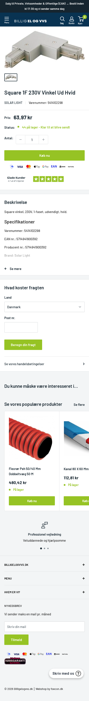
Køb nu (44, 155)
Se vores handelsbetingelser (24, 364)
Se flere (79, 404)
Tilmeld (16, 640)
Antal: (8, 138)
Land (7, 297)
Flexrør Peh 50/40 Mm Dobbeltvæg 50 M (25, 471)
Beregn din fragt (23, 345)
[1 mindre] (20, 139)
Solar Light (13, 103)
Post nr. (9, 318)
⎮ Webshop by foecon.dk (48, 689)
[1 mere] (43, 139)
